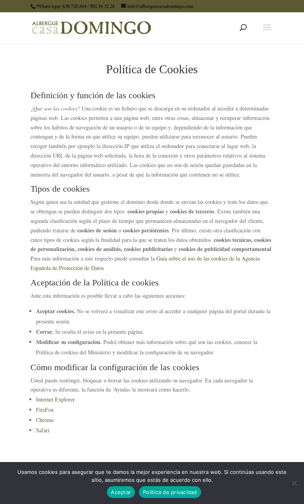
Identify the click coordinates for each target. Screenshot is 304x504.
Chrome (45, 420)
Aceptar (121, 492)
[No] (294, 483)
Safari (42, 430)
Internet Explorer (55, 399)
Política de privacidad (170, 492)
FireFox (45, 409)
